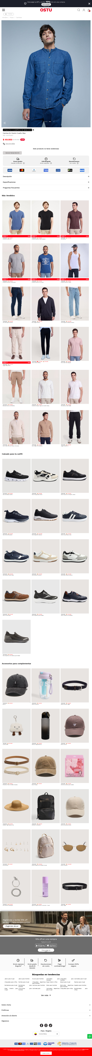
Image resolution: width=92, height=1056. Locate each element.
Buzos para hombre (37, 978)
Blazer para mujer (65, 982)
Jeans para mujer (9, 978)
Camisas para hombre (38, 985)
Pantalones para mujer (11, 985)
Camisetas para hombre (53, 979)
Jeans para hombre (23, 978)
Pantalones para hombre (25, 986)
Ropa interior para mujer (11, 989)
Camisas (19, 17)
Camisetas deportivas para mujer (53, 989)
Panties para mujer (23, 982)
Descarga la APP (46, 950)
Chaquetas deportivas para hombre (39, 982)
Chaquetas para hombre (67, 979)
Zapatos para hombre (80, 985)
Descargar (46, 4)
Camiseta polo (36, 988)
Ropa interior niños (51, 982)
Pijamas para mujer (79, 982)
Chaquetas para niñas (66, 988)
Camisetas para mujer (80, 978)
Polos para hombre (51, 985)
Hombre (5, 17)
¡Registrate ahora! (11, 926)
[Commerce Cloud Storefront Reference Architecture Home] (46, 10)
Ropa (12, 17)
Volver (10, 14)
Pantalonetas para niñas (80, 989)
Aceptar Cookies (46, 1053)
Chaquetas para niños (11, 982)
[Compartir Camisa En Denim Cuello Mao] (4, 123)
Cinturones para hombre (25, 989)
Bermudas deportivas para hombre (67, 986)
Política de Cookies (85, 1049)
